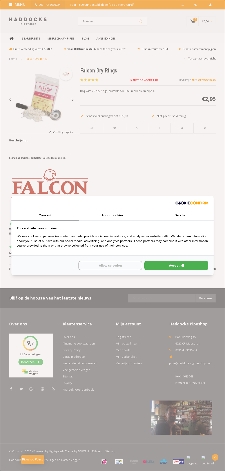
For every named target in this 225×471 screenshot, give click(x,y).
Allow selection (110, 265)
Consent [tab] (45, 215)
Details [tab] (180, 215)
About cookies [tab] (112, 215)
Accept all (176, 265)
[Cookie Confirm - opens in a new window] (191, 203)
